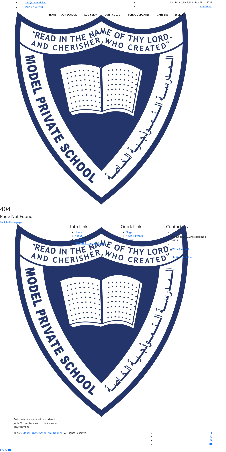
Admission (206, 6)
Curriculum (113, 14)
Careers (162, 14)
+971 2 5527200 (34, 7)
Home (52, 14)
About (78, 236)
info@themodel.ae (35, 2)
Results (178, 14)
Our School (69, 14)
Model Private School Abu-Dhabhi (42, 433)
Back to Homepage (11, 222)
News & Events (134, 236)
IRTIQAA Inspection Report (90, 243)
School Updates (138, 14)
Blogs (129, 232)
